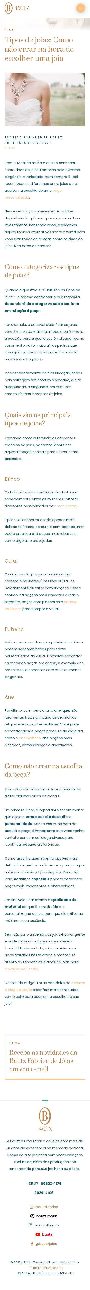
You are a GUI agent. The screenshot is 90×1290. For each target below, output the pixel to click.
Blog (10, 148)
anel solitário (29, 738)
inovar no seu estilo (21, 968)
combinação (65, 506)
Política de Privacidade (45, 1268)
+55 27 (43, 1183)
